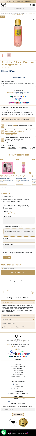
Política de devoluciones (18, 376)
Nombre (5, 238)
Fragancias (27, 83)
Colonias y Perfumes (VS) (19, 13)
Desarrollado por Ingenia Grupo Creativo (19, 433)
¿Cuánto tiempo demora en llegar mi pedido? (13, 327)
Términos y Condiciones (11, 133)
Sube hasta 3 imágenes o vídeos (12, 226)
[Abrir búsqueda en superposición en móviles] (18, 8)
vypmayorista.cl (22, 342)
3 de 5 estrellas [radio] (9, 213)
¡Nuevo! (18, 362)
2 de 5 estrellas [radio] (7, 213)
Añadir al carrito (5, 184)
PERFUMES (18, 364)
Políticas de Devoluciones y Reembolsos (15, 131)
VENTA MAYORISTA (18, 374)
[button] (33, 5)
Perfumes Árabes (18, 368)
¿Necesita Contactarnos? (8, 323)
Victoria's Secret (9, 13)
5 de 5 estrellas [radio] (14, 213)
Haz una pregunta (18, 272)
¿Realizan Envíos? (6, 319)
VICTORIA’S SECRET (18, 372)
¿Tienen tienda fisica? (7, 302)
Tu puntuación (7, 211)
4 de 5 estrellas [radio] (11, 213)
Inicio (2, 13)
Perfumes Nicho (18, 370)
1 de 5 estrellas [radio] (4, 213)
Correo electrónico (8, 244)
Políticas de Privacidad (11, 134)
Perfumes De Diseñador (18, 366)
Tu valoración (7, 216)
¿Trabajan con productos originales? (11, 315)
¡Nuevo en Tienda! (9, 83)
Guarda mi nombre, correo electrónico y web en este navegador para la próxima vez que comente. (17, 253)
